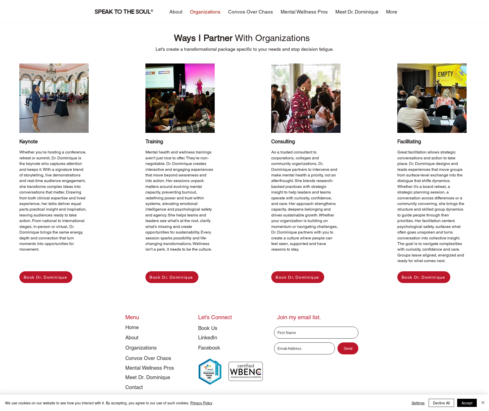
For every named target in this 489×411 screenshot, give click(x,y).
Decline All (441, 402)
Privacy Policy (201, 402)
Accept (466, 402)
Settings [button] (418, 402)
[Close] (483, 403)
